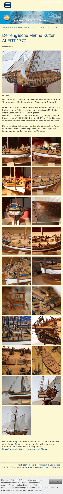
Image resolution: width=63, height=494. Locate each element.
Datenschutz (55, 465)
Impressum (42, 465)
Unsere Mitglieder (19, 27)
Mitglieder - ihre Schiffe (37, 27)
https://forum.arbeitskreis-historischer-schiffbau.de (25, 449)
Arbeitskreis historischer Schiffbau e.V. (44, 467)
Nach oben (22, 465)
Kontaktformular (15, 444)
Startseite (6, 27)
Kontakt (32, 465)
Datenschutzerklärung (36, 490)
